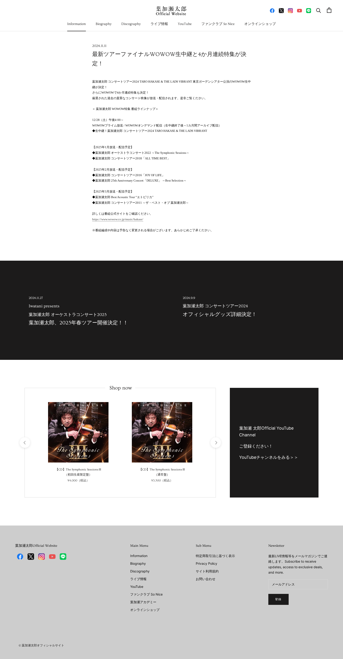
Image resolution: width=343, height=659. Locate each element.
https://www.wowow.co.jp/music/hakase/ (117, 219)
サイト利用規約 (207, 571)
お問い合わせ (205, 579)
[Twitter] (281, 10)
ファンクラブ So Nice (217, 24)
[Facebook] (272, 10)
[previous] (24, 442)
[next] (215, 442)
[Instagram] (290, 10)
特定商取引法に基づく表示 (215, 556)
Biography (104, 24)
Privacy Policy (206, 563)
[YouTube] (299, 10)
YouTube (185, 24)
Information (76, 24)
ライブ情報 (159, 24)
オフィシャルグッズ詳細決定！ (220, 306)
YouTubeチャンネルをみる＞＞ (268, 457)
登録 (278, 599)
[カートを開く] (329, 10)
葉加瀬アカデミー (143, 602)
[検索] (318, 10)
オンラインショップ (260, 24)
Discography (131, 24)
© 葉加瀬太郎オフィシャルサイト (41, 645)
